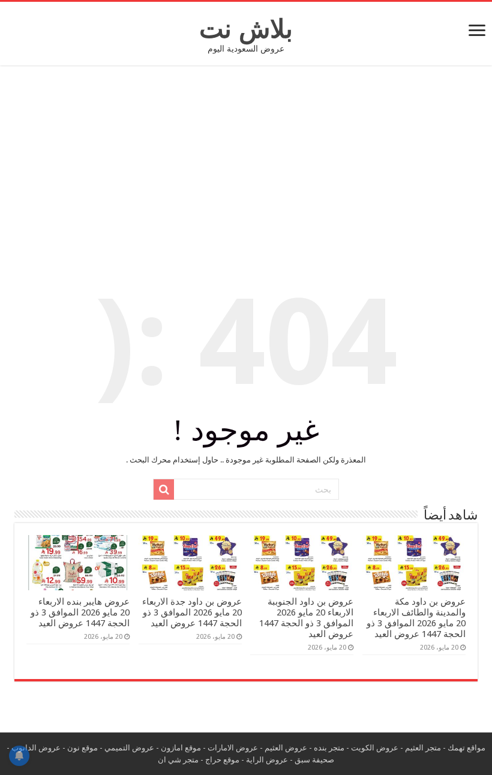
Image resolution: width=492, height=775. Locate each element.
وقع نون (80, 747)
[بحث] (164, 489)
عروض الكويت (374, 747)
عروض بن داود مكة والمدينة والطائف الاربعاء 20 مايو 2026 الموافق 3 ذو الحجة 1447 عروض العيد (416, 617)
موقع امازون (181, 747)
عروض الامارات (233, 747)
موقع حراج (222, 759)
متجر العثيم (423, 747)
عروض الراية (267, 759)
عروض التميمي (129, 747)
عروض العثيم (286, 747)
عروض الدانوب (36, 747)
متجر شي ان (178, 759)
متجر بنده (329, 747)
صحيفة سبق (314, 759)
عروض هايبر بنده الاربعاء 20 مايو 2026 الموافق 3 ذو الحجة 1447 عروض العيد (80, 612)
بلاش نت (246, 28)
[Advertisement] (246, 164)
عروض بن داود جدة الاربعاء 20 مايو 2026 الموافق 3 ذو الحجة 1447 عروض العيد (192, 612)
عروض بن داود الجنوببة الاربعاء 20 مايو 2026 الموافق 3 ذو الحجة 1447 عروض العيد (306, 617)
